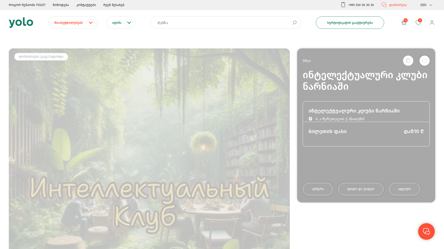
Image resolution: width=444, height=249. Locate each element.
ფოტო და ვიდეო (360, 189)
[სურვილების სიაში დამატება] (424, 61)
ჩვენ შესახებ (113, 5)
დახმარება (398, 5)
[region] (222, 124)
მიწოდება (61, 5)
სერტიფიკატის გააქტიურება (350, 23)
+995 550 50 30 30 (361, 5)
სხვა (307, 60)
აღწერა (318, 189)
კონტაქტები (86, 5)
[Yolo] (21, 22)
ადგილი (404, 189)
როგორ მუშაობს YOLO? (27, 5)
